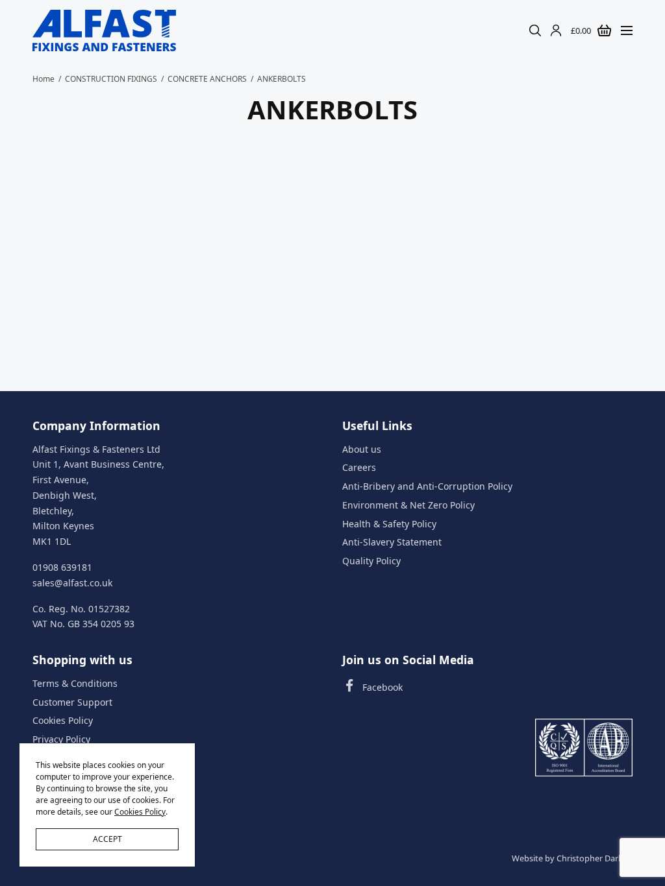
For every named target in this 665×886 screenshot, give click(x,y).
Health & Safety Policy (389, 524)
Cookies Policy (62, 720)
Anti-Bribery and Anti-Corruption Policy (427, 486)
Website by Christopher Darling (572, 858)
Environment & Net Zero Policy (408, 505)
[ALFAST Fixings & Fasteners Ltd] (104, 30)
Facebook (382, 687)
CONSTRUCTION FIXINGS (111, 78)
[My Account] (556, 30)
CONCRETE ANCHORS (207, 78)
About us (361, 448)
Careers (359, 467)
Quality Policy (371, 561)
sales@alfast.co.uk (72, 583)
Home (43, 78)
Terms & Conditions (75, 683)
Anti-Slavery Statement (392, 542)
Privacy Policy (61, 739)
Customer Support (72, 701)
